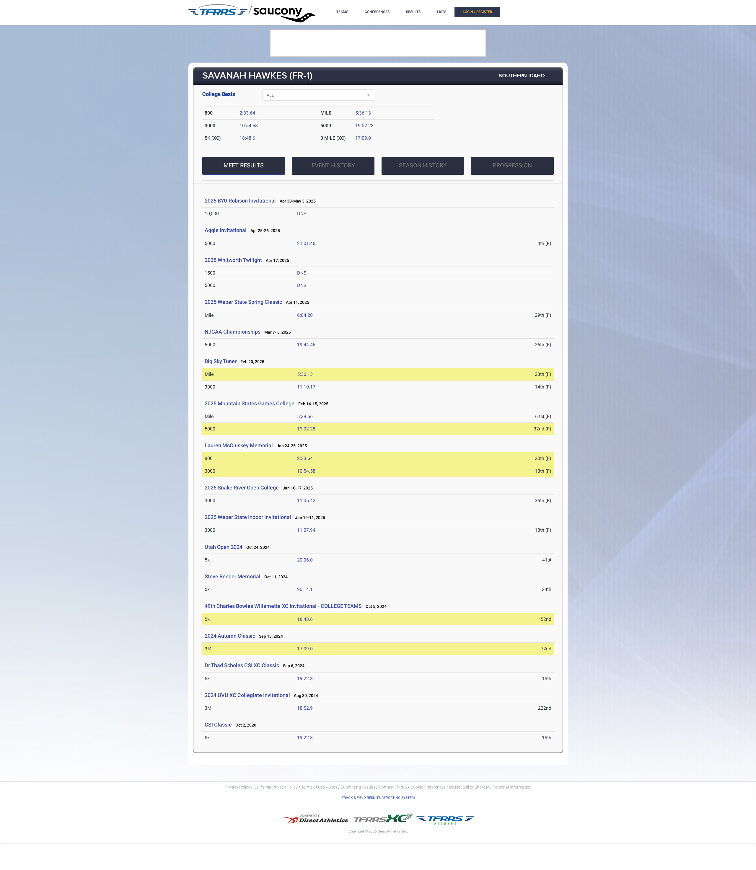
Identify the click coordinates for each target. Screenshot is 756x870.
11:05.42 (306, 500)
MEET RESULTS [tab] (244, 165)
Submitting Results (358, 787)
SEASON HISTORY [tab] (423, 165)
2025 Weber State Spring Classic (243, 302)
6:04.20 (305, 315)
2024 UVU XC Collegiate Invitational (247, 695)
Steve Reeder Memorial (232, 576)
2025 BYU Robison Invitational (240, 200)
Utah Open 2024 (223, 547)
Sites (332, 787)
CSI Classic (218, 725)
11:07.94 (306, 530)
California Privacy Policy (276, 787)
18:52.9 (305, 708)
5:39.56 (305, 416)
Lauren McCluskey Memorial (239, 445)
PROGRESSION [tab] (512, 165)
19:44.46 (306, 344)
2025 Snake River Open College (242, 487)
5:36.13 (363, 113)
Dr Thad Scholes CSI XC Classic (242, 665)
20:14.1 (305, 589)
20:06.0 (305, 560)
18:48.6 (247, 138)
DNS (302, 213)
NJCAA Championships (232, 332)
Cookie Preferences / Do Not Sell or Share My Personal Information (471, 787)
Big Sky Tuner (221, 361)
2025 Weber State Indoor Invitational (248, 517)
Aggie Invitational (226, 230)
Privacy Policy (237, 787)
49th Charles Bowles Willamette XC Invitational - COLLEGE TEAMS (283, 606)
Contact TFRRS (393, 787)
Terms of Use (313, 787)
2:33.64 (247, 113)
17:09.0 (363, 138)
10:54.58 (248, 125)
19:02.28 (364, 125)
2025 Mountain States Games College (249, 403)
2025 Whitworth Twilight (233, 260)
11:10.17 (306, 387)
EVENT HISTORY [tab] (333, 165)
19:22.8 (305, 678)
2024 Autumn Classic (230, 636)
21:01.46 (306, 243)
